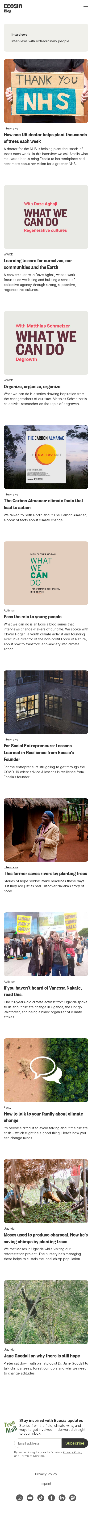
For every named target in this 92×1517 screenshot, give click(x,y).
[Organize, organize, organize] (46, 343)
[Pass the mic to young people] (46, 573)
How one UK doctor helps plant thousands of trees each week (45, 137)
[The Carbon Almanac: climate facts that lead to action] (46, 457)
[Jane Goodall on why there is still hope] (46, 1312)
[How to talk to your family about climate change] (46, 1070)
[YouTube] (30, 1497)
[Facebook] (51, 1497)
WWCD (8, 254)
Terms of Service (32, 1456)
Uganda (9, 1228)
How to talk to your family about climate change (43, 1117)
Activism (10, 610)
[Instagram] (19, 1497)
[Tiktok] (40, 1497)
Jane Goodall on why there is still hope (42, 1355)
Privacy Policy (72, 1452)
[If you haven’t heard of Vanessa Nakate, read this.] (46, 944)
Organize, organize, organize (32, 386)
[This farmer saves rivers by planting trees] (46, 830)
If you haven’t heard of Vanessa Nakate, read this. (43, 991)
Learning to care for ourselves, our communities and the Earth (38, 263)
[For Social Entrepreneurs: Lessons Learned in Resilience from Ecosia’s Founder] (46, 702)
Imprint (46, 1483)
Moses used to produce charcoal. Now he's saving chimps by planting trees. (46, 1238)
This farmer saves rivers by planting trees (45, 873)
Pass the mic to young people (33, 616)
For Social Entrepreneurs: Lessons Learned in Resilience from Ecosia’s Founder (39, 752)
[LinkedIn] (62, 1497)
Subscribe (74, 1443)
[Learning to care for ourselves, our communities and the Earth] (46, 217)
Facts (7, 1107)
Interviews (11, 128)
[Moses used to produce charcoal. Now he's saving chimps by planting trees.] (46, 1191)
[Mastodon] (72, 1497)
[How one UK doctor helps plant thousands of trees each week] (46, 91)
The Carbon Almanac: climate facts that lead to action (43, 503)
